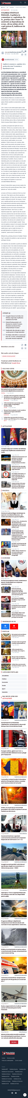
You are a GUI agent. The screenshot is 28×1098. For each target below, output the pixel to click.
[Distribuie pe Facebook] (25, 51)
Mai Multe (14, 1042)
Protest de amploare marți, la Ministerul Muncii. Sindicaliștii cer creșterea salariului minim (14, 582)
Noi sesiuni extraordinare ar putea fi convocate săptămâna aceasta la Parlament (12, 391)
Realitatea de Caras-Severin (7, 1071)
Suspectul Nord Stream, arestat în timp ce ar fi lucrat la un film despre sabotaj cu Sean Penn (18, 486)
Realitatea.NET (5, 1069)
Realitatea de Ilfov (5, 1076)
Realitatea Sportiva (14, 1069)
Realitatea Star (22, 1069)
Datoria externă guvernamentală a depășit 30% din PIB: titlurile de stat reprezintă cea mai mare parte (19, 591)
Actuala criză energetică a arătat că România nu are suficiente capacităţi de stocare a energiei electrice (14, 397)
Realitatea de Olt (5, 1083)
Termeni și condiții (11, 1058)
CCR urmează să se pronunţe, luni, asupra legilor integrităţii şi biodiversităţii (13, 404)
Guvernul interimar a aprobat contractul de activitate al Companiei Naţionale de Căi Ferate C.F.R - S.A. (13, 837)
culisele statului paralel (8, 356)
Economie (6, 400)
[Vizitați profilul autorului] (2, 52)
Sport (5, 420)
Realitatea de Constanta (7, 1078)
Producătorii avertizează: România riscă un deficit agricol (19, 607)
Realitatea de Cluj (17, 1078)
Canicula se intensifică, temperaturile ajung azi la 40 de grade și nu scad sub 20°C (13, 979)
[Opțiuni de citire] (25, 1095)
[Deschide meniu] (25, 3)
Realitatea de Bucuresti (17, 1074)
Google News (16, 363)
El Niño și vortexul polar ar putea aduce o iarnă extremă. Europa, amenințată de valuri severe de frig (14, 951)
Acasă (4, 7)
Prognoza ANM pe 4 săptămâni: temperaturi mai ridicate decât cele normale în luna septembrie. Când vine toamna (13, 923)
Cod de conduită (18, 1060)
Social (5, 407)
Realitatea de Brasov (6, 1074)
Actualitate (12, 7)
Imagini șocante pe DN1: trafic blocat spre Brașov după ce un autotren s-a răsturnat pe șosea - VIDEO (13, 866)
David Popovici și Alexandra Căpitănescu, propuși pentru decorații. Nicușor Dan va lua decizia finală (13, 724)
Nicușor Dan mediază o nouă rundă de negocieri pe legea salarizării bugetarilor (15, 411)
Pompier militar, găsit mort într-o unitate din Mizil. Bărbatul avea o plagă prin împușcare (13, 752)
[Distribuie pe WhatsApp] (22, 54)
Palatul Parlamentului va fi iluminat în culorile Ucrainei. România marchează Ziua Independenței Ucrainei (14, 324)
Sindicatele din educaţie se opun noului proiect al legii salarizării (15, 331)
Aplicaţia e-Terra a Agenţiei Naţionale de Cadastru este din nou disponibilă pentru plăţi (13, 894)
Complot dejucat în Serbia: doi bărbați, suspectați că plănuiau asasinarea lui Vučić (14, 317)
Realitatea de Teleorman (17, 1081)
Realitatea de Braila (15, 1076)
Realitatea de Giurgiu (6, 1081)
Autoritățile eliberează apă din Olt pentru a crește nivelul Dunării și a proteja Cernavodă (19, 615)
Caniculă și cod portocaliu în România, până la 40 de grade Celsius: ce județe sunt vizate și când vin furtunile (13, 781)
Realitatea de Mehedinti (17, 52)
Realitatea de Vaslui (14, 1083)
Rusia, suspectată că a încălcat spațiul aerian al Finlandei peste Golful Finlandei (13, 1008)
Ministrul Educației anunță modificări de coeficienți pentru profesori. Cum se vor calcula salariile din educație (13, 1036)
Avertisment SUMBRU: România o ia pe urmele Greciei (18, 600)
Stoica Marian (23, 833)
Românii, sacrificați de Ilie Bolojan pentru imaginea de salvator (19, 545)
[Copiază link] (22, 51)
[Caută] (20, 3)
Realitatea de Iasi (18, 1071)
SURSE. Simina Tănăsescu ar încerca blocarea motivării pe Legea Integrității (19, 553)
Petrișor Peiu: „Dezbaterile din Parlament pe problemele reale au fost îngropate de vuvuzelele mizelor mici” (19, 524)
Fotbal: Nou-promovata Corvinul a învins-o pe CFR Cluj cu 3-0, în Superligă (15, 418)
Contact (3, 1058)
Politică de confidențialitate (7, 1060)
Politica (3, 393)
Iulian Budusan (23, 1032)
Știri (7, 7)
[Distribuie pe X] (25, 54)
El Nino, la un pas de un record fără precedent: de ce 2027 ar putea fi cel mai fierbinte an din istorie (14, 809)
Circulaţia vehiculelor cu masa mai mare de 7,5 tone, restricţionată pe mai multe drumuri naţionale (15, 336)
